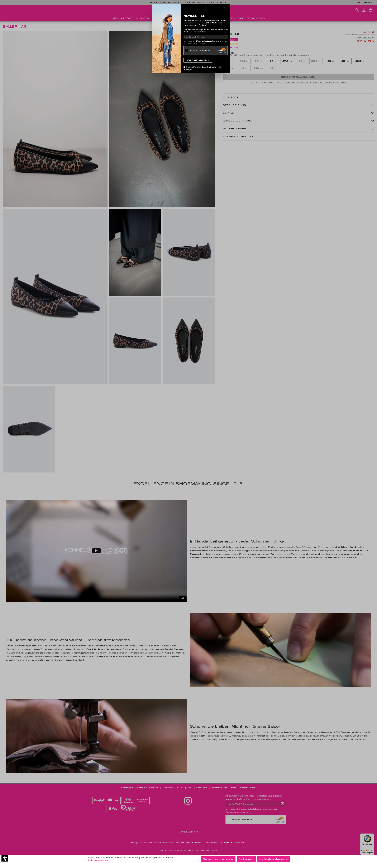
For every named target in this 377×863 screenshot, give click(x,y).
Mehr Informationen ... (99, 860)
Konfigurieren (246, 859)
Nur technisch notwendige (218, 859)
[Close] (225, 8)
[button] (4, 858)
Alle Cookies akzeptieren (273, 859)
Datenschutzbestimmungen (210, 41)
